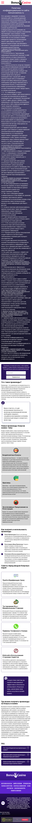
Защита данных (16, 790)
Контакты (10, 788)
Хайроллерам (17, 783)
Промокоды (27, 783)
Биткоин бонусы (6, 783)
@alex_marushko (6, 813)
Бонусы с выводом (20, 785)
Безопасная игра (19, 788)
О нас (29, 785)
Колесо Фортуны (6, 785)
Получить (24, 819)
